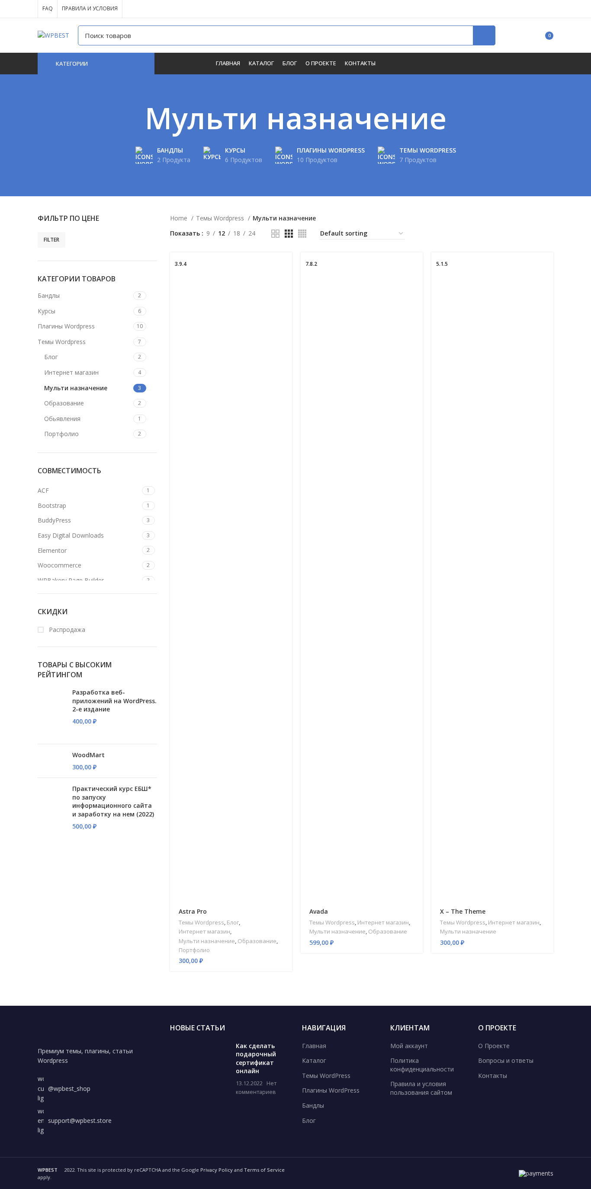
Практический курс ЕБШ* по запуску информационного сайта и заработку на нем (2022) (113, 801)
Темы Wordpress (62, 342)
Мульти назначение (75, 388)
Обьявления (62, 418)
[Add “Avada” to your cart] (416, 266)
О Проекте (494, 1046)
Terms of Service (264, 1170)
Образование (64, 403)
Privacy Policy (216, 1170)
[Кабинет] (507, 35)
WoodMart (88, 755)
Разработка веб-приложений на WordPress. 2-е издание (114, 700)
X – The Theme (462, 911)
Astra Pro (193, 911)
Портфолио (61, 434)
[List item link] (97, 1088)
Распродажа (66, 629)
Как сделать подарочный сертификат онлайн (256, 1058)
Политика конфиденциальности (422, 1064)
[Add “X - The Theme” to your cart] (547, 266)
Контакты (492, 1075)
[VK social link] (538, 9)
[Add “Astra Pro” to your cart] (285, 266)
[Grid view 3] (289, 234)
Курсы (46, 311)
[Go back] (134, 118)
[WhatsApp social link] (528, 9)
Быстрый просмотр (285, 286)
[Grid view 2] (275, 234)
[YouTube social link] (519, 9)
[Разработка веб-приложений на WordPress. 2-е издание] (52, 712)
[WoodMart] (52, 761)
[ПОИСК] (484, 35)
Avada (318, 911)
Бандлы (49, 295)
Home (179, 218)
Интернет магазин (71, 372)
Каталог (314, 1060)
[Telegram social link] (548, 9)
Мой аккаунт (409, 1046)
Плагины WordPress (331, 1090)
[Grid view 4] (302, 234)
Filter (51, 239)
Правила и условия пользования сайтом (421, 1088)
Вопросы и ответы (505, 1060)
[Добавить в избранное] (285, 305)
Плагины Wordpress (66, 326)
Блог (51, 357)
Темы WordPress (326, 1075)
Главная (314, 1046)
